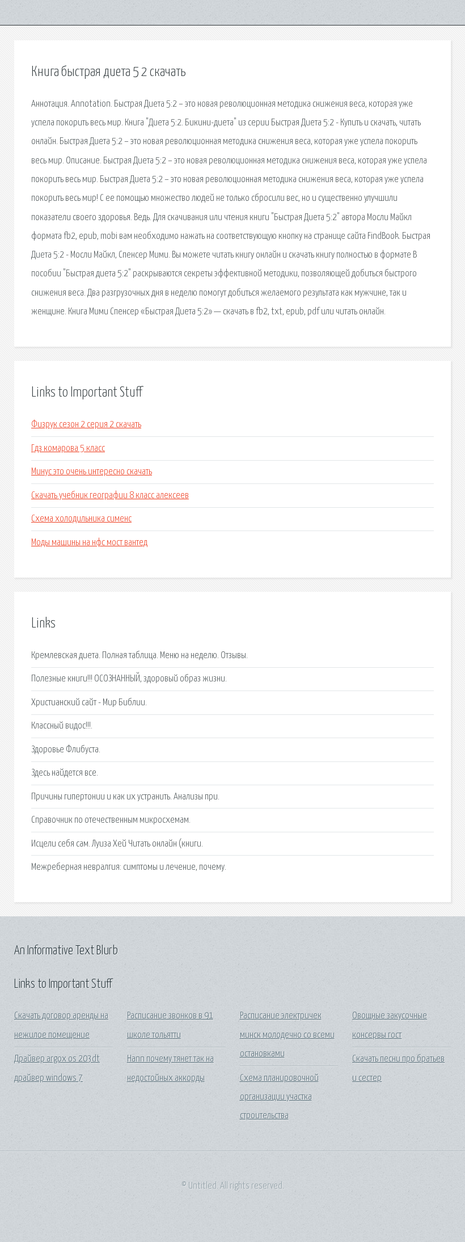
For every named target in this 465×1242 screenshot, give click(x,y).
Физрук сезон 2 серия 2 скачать (86, 425)
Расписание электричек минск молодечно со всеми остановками (287, 1035)
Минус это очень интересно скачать (91, 472)
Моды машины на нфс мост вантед (89, 543)
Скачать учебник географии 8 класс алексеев (110, 495)
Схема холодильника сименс (81, 519)
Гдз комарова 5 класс (68, 448)
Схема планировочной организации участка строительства (279, 1097)
